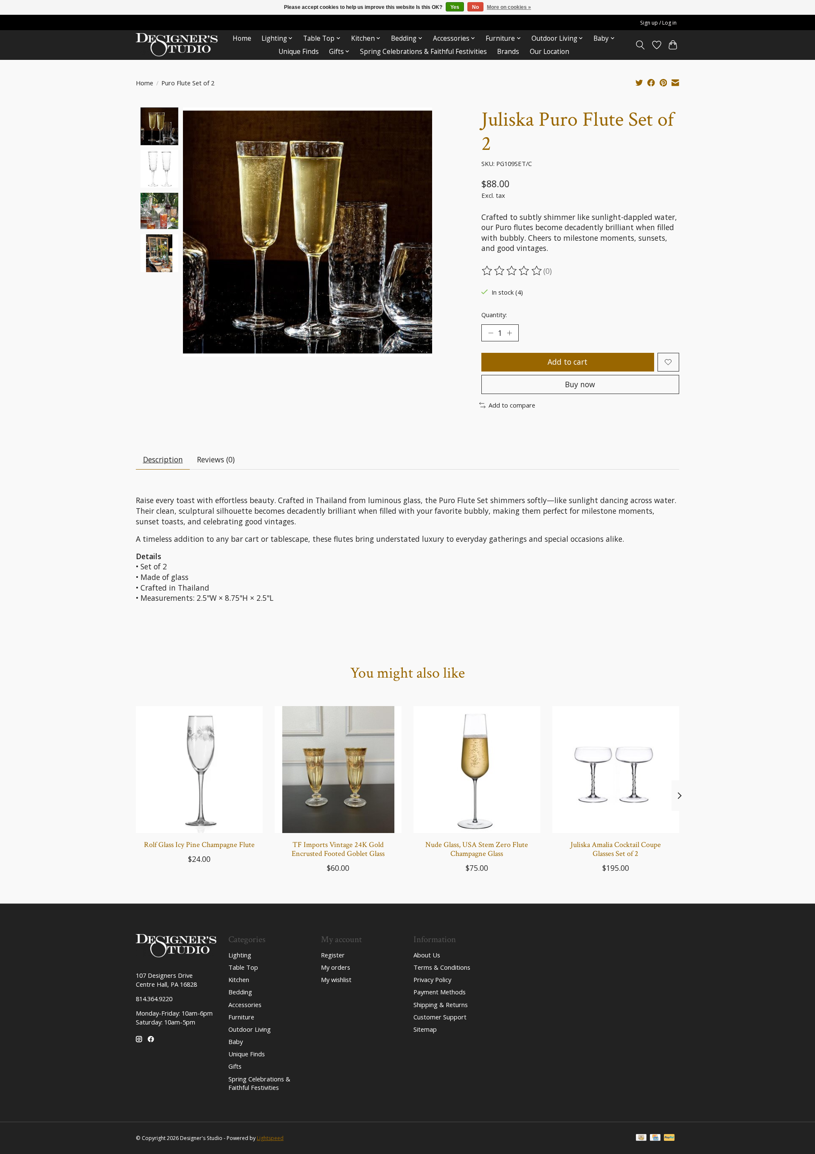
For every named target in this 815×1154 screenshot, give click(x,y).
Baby (235, 1041)
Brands (508, 51)
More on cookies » (509, 7)
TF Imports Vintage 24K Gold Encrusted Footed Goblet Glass (338, 849)
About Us (426, 955)
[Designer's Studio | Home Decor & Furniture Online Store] (177, 44)
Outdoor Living (249, 1029)
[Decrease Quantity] (491, 333)
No (475, 7)
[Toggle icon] (640, 45)
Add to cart (567, 362)
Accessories (244, 1004)
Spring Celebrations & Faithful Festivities (423, 51)
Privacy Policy (432, 979)
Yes (454, 7)
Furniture (241, 1017)
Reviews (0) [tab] (216, 459)
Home (242, 38)
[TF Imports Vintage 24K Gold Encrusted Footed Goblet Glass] (338, 769)
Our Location (549, 51)
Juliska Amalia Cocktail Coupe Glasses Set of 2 (615, 849)
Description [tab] (163, 459)
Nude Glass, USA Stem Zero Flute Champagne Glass (476, 849)
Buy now (580, 384)
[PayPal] (669, 1138)
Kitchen (238, 979)
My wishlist (336, 979)
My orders (335, 967)
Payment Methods (439, 992)
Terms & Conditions (441, 967)
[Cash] (641, 1138)
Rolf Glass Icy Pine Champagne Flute (199, 845)
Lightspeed (270, 1138)
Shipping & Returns (440, 1004)
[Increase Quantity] (509, 333)
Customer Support (440, 1017)
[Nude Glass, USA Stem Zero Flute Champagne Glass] (476, 769)
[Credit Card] (655, 1138)
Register (333, 955)
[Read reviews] (512, 270)
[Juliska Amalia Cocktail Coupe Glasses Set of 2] (615, 769)
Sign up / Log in (658, 22)
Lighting (239, 955)
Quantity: (494, 314)
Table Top (243, 967)
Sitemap (425, 1029)
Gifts (235, 1066)
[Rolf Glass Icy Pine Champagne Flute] (199, 769)
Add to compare (512, 405)
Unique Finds (298, 51)
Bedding (240, 992)
